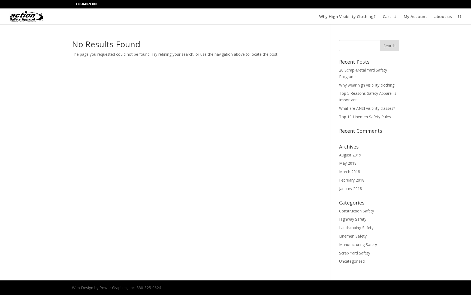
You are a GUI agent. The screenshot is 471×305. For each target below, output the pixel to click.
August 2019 (350, 155)
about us (443, 16)
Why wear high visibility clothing (366, 85)
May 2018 (348, 163)
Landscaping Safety (356, 227)
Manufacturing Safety (358, 244)
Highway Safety (352, 219)
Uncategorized (352, 261)
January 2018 (350, 188)
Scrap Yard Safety (354, 253)
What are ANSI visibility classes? (367, 108)
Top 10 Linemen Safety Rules (365, 116)
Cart (387, 16)
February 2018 (351, 180)
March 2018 (349, 171)
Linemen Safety (353, 236)
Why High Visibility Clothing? (347, 16)
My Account (415, 16)
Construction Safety (356, 211)
